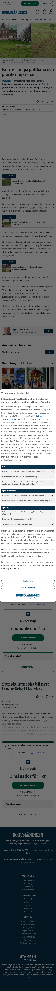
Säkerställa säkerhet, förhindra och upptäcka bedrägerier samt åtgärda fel (26, 513)
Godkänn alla (28, 581)
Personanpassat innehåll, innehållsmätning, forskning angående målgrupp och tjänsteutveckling (23, 483)
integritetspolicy (11, 568)
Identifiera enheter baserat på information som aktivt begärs (26, 500)
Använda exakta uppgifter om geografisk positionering (23, 495)
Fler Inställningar (28, 587)
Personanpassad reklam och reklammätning (19, 477)
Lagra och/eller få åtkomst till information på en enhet (23, 471)
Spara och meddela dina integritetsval (17, 524)
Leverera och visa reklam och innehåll (17, 519)
